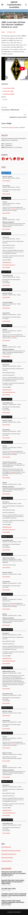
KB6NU (3, 32)
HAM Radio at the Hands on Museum (11, 850)
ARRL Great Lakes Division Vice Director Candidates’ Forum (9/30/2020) (13, 24)
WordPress (17, 912)
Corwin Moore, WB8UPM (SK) (10, 110)
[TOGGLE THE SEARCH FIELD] (26, 5)
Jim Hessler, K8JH (8, 91)
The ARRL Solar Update (8, 888)
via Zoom (13, 209)
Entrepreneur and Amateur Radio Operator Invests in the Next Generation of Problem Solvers (13, 873)
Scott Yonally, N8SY (8, 88)
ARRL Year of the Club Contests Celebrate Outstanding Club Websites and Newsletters (12, 902)
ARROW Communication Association (14, 4)
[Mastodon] (14, 159)
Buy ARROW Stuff (6, 847)
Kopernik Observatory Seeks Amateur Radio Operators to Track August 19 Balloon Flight (12, 881)
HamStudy (13, 472)
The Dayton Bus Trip (6, 861)
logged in (11, 127)
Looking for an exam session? (18, 117)
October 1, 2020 (11, 32)
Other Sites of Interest (7, 857)
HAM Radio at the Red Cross (8, 854)
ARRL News (8, 868)
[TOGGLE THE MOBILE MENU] (2, 5)
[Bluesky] (22, 159)
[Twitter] (7, 159)
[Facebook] (3, 159)
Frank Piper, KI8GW (9, 94)
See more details (6, 180)
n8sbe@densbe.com (7, 262)
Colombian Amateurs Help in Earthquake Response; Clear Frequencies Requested (14, 894)
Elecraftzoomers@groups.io (8, 264)
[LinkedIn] (18, 159)
